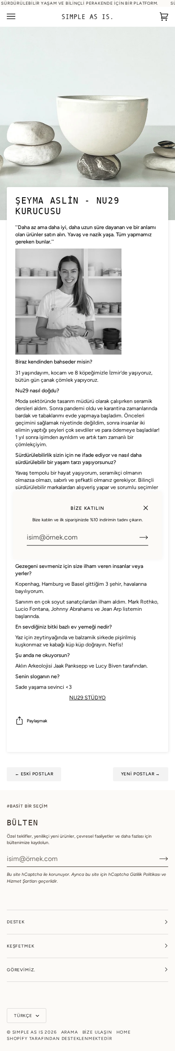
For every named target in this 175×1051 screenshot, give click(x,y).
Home (123, 1032)
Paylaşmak (37, 721)
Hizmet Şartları (22, 881)
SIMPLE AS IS (27, 1032)
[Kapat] (149, 504)
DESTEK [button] (16, 922)
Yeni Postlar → (140, 774)
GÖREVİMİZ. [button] (21, 970)
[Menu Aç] (19, 16)
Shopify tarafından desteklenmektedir (59, 1038)
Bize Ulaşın (97, 1032)
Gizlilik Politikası (145, 874)
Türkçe (24, 1015)
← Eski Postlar (34, 774)
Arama (69, 1032)
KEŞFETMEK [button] (20, 946)
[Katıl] (137, 537)
